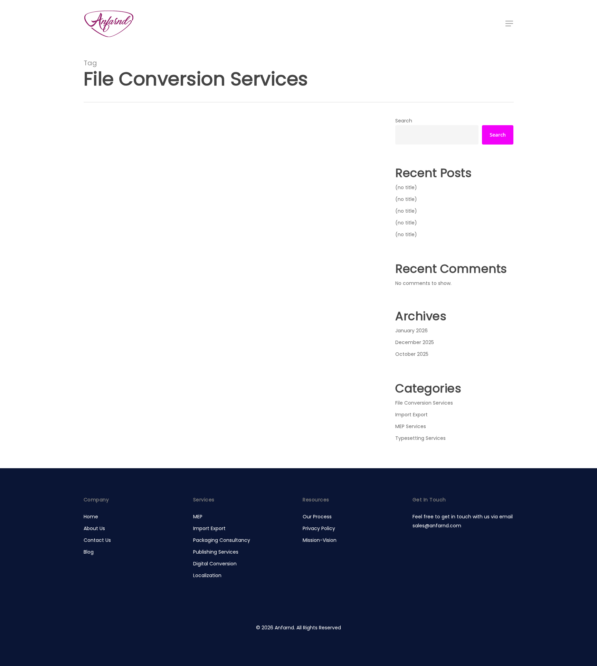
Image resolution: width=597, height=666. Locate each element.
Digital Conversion (215, 563)
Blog (89, 551)
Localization (207, 575)
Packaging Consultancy (221, 540)
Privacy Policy (319, 528)
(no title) (406, 187)
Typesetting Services (420, 438)
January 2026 (411, 330)
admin (119, 274)
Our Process (317, 516)
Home (91, 516)
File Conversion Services (123, 228)
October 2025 (411, 354)
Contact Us (97, 540)
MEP (197, 516)
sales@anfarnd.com (437, 525)
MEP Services (410, 426)
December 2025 (414, 342)
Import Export (411, 414)
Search (403, 120)
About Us (94, 528)
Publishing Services (215, 551)
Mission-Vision (320, 540)
